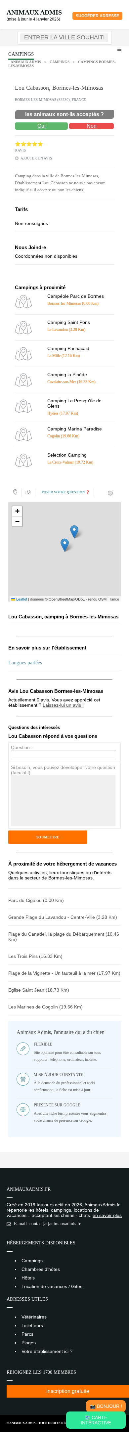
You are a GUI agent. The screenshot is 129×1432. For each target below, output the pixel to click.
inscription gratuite (67, 1391)
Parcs (27, 1334)
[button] (65, 545)
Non (92, 126)
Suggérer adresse (97, 16)
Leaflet (21, 599)
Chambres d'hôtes (41, 1269)
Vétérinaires (34, 1317)
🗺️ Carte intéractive (96, 1420)
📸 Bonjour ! (106, 1406)
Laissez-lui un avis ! (63, 705)
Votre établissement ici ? (47, 1351)
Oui (41, 126)
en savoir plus (107, 1215)
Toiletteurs (32, 1325)
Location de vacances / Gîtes (52, 1286)
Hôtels (28, 1277)
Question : (21, 747)
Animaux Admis (34, 12)
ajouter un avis (36, 158)
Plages (29, 1342)
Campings (59, 62)
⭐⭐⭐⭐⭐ (29, 144)
